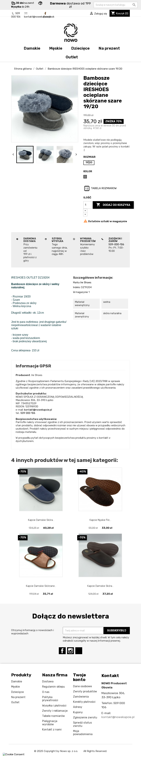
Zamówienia (81, 696)
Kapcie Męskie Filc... (100, 520)
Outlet (72, 57)
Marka (76, 282)
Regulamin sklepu (53, 686)
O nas (45, 692)
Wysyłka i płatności (54, 705)
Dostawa (47, 681)
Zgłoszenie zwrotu (85, 717)
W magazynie (80, 292)
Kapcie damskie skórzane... (41, 586)
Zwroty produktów (85, 691)
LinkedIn (78, 650)
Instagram (70, 650)
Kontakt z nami (52, 729)
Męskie (55, 48)
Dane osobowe (82, 686)
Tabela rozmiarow (103, 188)
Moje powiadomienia (83, 732)
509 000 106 (27, 413)
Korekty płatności (84, 701)
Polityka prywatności (50, 698)
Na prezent (109, 48)
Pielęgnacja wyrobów (49, 722)
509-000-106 (116, 244)
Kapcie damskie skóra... (41, 520)
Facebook (49, 16)
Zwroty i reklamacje (55, 710)
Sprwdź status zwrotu (82, 724)
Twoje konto (79, 677)
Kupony (78, 712)
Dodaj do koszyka (113, 205)
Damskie (32, 48)
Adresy (77, 707)
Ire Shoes (85, 282)
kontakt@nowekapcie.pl (37, 16)
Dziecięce (80, 48)
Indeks (76, 287)
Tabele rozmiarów (53, 716)
